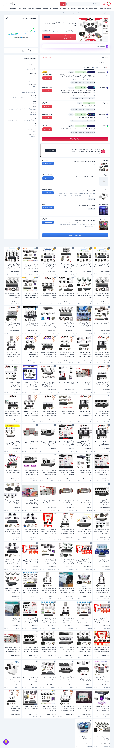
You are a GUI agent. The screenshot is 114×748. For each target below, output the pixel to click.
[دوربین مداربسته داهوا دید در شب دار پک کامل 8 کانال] (48, 490)
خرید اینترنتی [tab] (101, 67)
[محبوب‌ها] (53, 31)
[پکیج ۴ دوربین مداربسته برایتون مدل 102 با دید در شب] (84, 461)
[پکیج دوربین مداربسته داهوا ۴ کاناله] (66, 372)
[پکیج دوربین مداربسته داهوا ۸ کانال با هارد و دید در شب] (84, 372)
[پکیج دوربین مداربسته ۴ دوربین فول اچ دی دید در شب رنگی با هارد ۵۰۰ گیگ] (66, 549)
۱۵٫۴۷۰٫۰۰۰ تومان (47, 114)
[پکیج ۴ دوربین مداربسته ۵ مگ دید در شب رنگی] (102, 549)
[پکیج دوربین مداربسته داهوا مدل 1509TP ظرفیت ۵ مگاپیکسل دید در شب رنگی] (48, 343)
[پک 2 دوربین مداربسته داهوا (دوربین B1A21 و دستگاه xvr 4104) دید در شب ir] (66, 431)
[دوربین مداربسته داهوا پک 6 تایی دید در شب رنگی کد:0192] (12, 490)
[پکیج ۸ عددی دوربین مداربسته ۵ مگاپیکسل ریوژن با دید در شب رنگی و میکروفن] (30, 579)
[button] (8, 4)
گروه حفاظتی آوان (103, 204)
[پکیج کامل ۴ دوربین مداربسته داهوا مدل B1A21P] (66, 284)
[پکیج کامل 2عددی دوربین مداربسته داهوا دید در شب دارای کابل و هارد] (102, 668)
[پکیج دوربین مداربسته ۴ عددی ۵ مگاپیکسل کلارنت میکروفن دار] (48, 697)
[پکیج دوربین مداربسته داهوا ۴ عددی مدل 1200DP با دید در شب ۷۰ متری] (12, 313)
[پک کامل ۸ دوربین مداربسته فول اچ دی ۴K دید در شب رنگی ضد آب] (102, 727)
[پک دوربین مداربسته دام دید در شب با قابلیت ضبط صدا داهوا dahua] (84, 490)
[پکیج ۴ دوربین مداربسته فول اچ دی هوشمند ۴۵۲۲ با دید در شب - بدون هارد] (12, 579)
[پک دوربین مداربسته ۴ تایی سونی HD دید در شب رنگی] (30, 697)
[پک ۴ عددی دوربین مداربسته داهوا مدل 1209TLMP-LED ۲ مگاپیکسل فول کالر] (66, 343)
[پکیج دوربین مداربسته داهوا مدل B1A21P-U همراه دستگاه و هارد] (102, 284)
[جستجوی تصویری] (67, 4)
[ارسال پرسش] (107, 46)
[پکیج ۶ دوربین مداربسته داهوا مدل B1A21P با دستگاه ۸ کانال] (48, 284)
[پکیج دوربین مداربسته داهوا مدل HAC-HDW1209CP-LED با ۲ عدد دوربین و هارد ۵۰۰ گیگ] (12, 402)
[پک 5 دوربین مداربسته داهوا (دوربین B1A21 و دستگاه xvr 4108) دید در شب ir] (102, 461)
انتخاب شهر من (50, 150)
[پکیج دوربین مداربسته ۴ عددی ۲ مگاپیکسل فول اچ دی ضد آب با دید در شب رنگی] (12, 520)
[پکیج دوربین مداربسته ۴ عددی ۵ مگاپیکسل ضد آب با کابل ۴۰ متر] (30, 520)
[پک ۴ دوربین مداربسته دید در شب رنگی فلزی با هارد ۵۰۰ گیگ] (12, 609)
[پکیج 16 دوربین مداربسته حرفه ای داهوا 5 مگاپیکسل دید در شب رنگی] (66, 638)
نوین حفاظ (105, 160)
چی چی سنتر (104, 190)
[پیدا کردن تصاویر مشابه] (101, 40)
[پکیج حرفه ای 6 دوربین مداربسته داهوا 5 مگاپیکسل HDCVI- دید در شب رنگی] (84, 520)
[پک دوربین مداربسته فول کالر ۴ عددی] (102, 313)
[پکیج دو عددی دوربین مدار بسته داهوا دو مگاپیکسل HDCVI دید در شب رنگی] (48, 461)
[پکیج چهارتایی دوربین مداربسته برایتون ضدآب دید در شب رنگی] (84, 697)
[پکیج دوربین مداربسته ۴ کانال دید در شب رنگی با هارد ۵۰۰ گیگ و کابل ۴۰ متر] (66, 254)
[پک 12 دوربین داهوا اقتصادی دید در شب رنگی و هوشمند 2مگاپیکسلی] (102, 490)
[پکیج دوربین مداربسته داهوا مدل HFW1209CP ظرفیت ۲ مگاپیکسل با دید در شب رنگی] (102, 343)
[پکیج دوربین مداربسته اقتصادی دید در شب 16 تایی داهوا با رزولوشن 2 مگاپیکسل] (102, 402)
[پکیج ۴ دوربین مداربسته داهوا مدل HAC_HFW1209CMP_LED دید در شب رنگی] (84, 402)
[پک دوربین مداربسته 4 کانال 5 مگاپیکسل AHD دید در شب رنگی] (84, 284)
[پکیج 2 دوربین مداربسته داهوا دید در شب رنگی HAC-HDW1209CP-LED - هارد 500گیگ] (84, 668)
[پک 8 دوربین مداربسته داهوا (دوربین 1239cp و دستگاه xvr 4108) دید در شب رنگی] (30, 609)
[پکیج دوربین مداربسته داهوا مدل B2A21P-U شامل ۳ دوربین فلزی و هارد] (12, 284)
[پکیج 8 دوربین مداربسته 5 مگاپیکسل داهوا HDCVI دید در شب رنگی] (66, 668)
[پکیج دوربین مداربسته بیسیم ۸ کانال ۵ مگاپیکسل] (30, 313)
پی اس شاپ (104, 103)
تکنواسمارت (102, 114)
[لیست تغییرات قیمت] (7, 18)
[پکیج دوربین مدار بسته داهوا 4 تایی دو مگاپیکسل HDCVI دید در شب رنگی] (48, 431)
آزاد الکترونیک (102, 72)
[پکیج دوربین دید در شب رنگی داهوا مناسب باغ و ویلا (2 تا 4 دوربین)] (30, 668)
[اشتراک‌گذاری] (49, 31)
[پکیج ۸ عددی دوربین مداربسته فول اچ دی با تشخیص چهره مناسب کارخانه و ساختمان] (12, 254)
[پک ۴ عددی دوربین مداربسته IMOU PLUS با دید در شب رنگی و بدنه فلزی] (48, 549)
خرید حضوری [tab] (88, 67)
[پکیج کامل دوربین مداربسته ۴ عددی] (48, 668)
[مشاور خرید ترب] (6, 742)
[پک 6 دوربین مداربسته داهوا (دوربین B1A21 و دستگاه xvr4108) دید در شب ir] (66, 461)
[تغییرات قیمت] (57, 31)
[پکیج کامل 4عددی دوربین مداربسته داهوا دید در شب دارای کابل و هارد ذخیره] (30, 372)
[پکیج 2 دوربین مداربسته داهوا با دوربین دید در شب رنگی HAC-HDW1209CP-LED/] (30, 490)
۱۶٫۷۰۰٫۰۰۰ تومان (47, 126)
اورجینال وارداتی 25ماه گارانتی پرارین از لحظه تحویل (84, 79)
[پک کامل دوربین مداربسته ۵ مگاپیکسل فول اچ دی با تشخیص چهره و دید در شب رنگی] (30, 402)
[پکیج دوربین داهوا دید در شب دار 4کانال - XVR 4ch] (30, 431)
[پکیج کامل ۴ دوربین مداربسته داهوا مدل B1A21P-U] (66, 313)
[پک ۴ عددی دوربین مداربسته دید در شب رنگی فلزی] (84, 727)
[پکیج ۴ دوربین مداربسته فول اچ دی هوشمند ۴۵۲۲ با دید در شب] (102, 254)
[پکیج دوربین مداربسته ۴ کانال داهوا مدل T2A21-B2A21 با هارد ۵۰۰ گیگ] (30, 461)
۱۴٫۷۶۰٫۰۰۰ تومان (47, 75)
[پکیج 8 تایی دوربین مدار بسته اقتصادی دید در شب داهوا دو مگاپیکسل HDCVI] (30, 638)
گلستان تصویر (104, 219)
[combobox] (83, 4)
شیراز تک (105, 175)
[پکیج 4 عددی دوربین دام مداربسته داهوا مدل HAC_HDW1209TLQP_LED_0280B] (48, 402)
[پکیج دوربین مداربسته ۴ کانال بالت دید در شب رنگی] (66, 402)
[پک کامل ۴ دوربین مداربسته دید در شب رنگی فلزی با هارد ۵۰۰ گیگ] (84, 313)
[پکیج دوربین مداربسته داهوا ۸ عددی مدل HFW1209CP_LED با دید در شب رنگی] (102, 431)
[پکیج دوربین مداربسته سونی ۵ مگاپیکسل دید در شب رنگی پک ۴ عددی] (12, 668)
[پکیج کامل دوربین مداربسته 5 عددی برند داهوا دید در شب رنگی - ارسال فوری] (102, 520)
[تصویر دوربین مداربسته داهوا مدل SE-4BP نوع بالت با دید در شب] (105, 20)
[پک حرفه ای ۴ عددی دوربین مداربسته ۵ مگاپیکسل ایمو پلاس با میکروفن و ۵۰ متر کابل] (30, 254)
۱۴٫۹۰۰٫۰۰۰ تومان (47, 103)
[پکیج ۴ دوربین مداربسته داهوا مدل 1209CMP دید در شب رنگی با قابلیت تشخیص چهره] (84, 343)
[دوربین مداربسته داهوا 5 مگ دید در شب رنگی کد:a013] (12, 461)
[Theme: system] (14, 4)
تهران (107, 75)
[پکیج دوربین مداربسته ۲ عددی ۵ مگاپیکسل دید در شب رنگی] (48, 254)
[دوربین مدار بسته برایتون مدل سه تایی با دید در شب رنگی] (48, 313)
